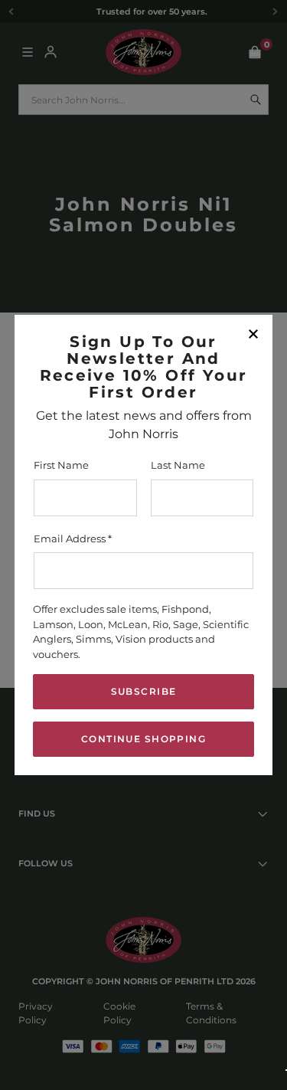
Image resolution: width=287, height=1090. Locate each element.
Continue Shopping (143, 739)
